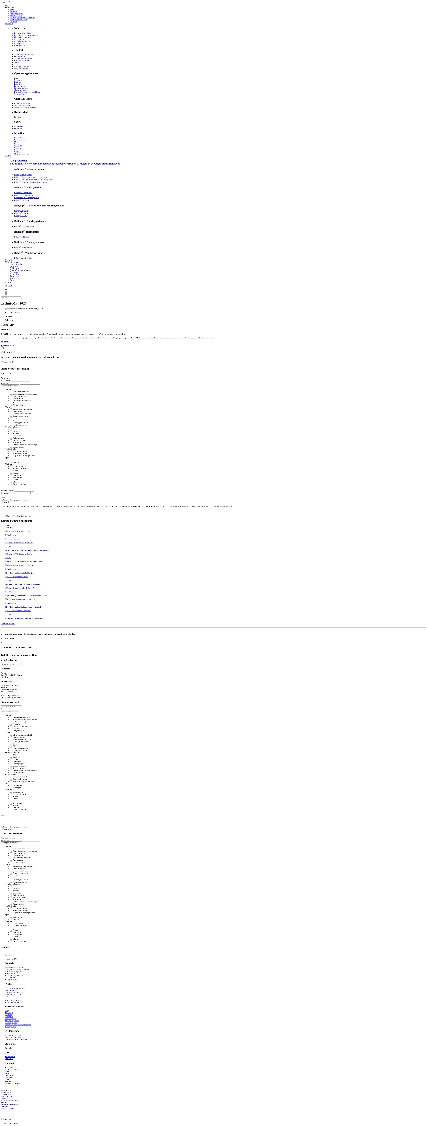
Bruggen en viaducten (22, 103)
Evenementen (14, 272)
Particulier (17, 117)
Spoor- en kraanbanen (22, 105)
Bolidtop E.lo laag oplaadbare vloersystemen (30, 182)
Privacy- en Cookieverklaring (222, 506)
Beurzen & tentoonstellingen (20, 270)
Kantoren (17, 82)
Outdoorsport (19, 126)
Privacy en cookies (7, 1108)
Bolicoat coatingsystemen (24, 226)
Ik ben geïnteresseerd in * (10, 385)
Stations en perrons (21, 88)
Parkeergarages (19, 86)
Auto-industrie (19, 43)
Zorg (16, 78)
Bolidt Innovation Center (18, 20)
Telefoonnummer (7, 490)
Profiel (12, 10)
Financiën (13, 12)
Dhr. (4, 374)
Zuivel (16, 63)
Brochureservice (6, 1092)
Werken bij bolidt (7, 1096)
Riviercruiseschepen (21, 140)
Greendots (13, 22)
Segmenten (9, 24)
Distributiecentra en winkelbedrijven (27, 92)
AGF (16, 65)
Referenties (9, 260)
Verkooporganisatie (16, 14)
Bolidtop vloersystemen (23, 175)
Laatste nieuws (15, 266)
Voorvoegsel (5, 380)
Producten (8, 156)
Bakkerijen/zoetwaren (22, 61)
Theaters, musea (20, 90)
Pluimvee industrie (20, 57)
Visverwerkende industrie (23, 59)
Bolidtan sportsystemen (23, 247)
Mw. (10, 374)
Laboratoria (18, 84)
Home (7, 955)
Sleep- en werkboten (21, 154)
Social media (14, 276)
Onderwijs (18, 80)
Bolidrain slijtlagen (21, 213)
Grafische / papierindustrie (23, 41)
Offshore (17, 152)
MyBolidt (8, 286)
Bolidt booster (15, 268)
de (6, 294)
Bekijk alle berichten (8, 624)
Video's (12, 278)
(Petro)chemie (19, 39)
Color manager (6, 1094)
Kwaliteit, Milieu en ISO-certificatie (22, 18)
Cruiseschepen (19, 138)
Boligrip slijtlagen (21, 211)
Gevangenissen (19, 94)
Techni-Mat (5, 342)
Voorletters (5, 383)
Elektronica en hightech (22, 37)
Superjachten (18, 146)
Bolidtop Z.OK (20, 216)
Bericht (3, 498)
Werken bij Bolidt (16, 16)
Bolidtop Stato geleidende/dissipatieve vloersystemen (33, 180)
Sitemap (4, 1102)
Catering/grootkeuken (21, 67)
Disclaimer (4, 1106)
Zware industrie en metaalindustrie (26, 35)
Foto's (12, 280)
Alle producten (65, 162)
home (7, 6)
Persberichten (14, 274)
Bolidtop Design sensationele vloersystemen (30, 177)
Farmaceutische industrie (23, 33)
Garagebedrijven (20, 45)
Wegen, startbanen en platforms (25, 107)
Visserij (16, 150)
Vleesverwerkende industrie (24, 55)
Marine (16, 142)
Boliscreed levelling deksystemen (26, 198)
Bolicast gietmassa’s (22, 200)
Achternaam (5, 378)
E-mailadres (5, 493)
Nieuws (17, 264)
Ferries (16, 144)
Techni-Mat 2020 (9, 362)
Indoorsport (18, 128)
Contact (8, 282)
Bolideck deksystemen (23, 193)
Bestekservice (6, 1090)
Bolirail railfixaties (21, 237)
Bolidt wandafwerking (23, 258)
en (6, 292)
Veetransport (18, 148)
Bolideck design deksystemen (25, 195)
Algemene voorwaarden (9, 1104)
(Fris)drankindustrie (21, 69)
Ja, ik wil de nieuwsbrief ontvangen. (15, 500)
